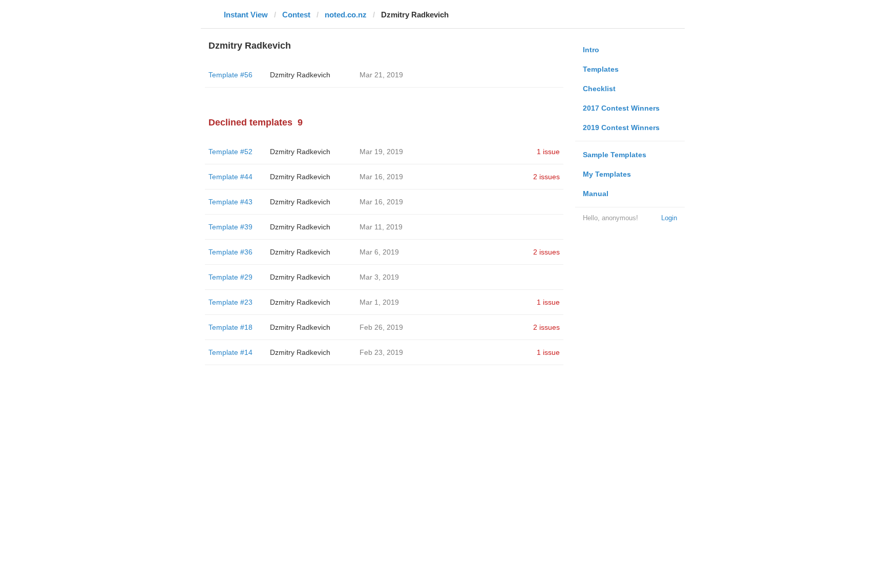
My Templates (607, 174)
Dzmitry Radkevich (300, 75)
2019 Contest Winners (621, 127)
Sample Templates (614, 155)
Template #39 (230, 227)
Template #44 (230, 177)
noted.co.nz (346, 14)
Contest (296, 14)
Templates (601, 69)
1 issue (548, 151)
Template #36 (230, 252)
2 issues (546, 177)
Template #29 (230, 277)
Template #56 (230, 75)
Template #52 (230, 151)
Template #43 (230, 202)
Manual (595, 193)
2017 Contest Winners (621, 108)
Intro (591, 50)
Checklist (599, 88)
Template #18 (230, 327)
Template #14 (230, 352)
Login (669, 218)
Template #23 (230, 302)
